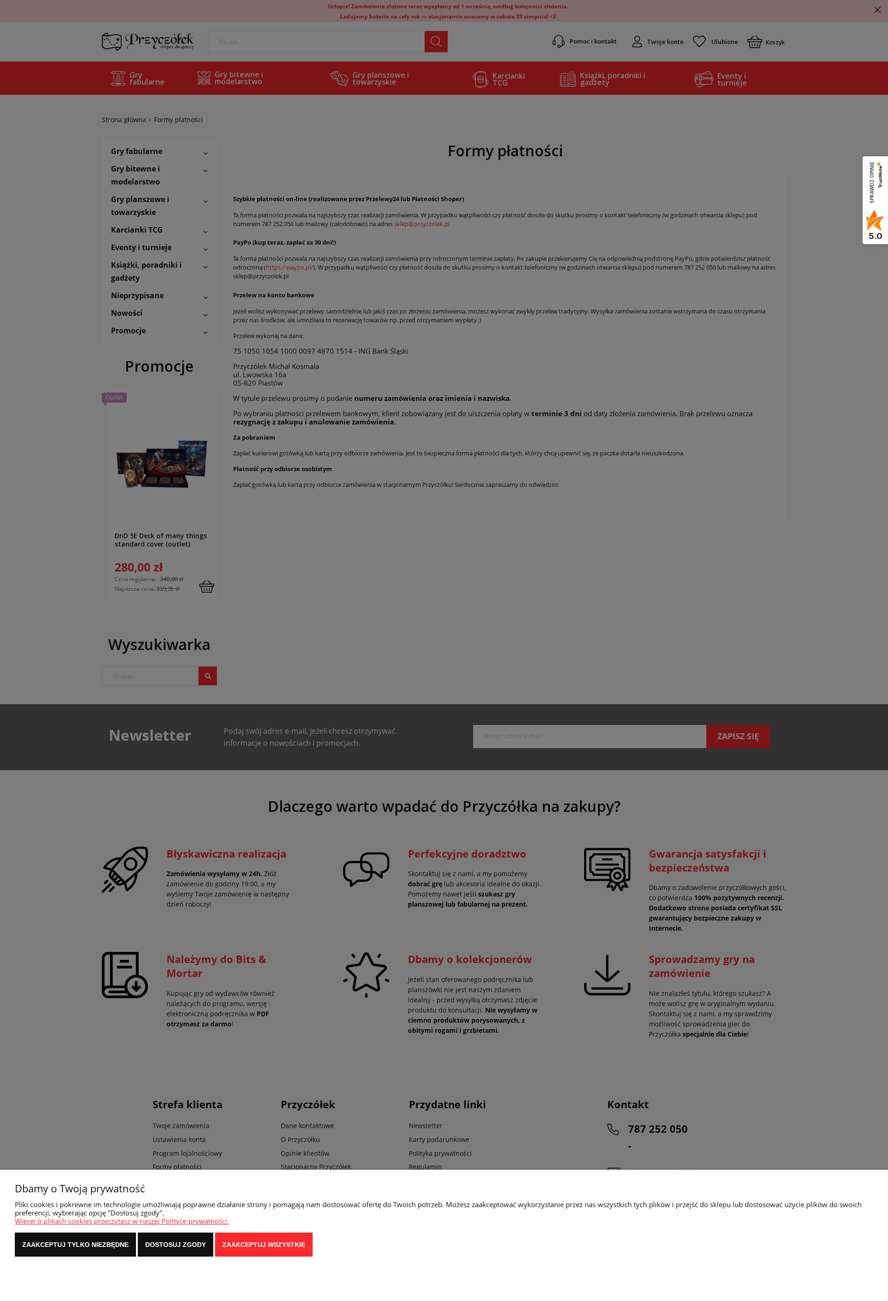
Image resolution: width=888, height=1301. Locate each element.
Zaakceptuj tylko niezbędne (75, 1244)
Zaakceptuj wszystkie (263, 1244)
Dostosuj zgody (175, 1244)
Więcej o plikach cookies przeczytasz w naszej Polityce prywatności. (122, 1221)
